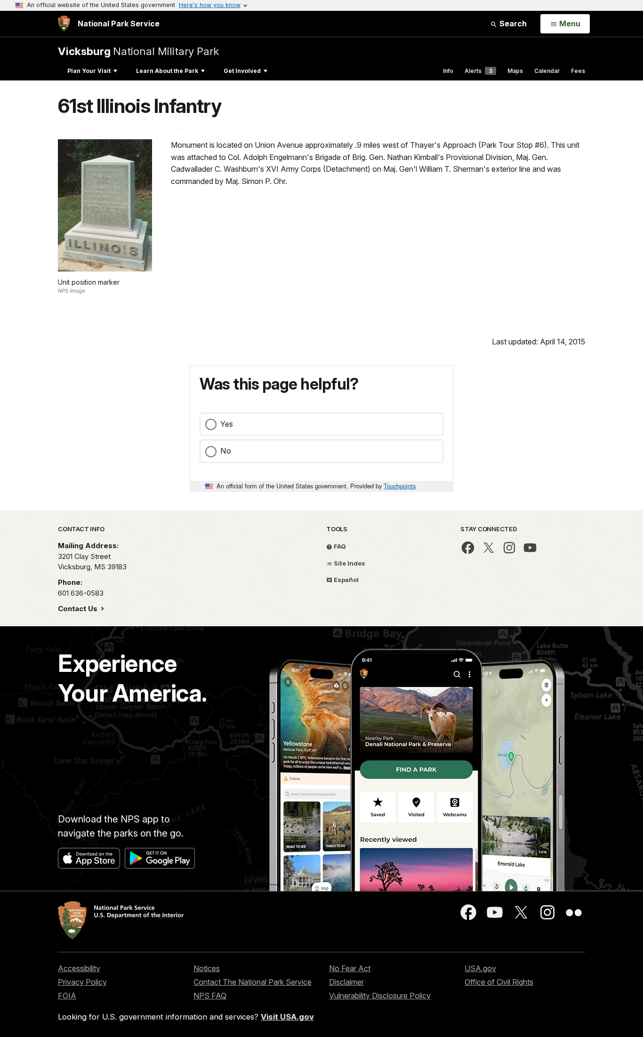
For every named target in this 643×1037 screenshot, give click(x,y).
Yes (226, 424)
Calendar (547, 70)
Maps (515, 70)
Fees (578, 70)
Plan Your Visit (89, 70)
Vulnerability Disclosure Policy (380, 995)
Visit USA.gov (287, 1016)
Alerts (478, 70)
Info (448, 70)
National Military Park (138, 51)
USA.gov (480, 968)
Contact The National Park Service (252, 982)
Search (512, 23)
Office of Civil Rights (499, 982)
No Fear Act (349, 968)
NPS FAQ (209, 995)
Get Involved (242, 70)
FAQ (339, 546)
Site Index (348, 563)
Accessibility (79, 968)
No (225, 450)
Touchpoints (400, 485)
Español (345, 579)
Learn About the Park (167, 70)
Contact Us (78, 608)
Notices (206, 968)
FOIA (67, 995)
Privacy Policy (82, 982)
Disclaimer (346, 982)
